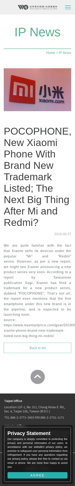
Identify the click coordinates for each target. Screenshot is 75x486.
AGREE (37, 475)
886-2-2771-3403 (22, 417)
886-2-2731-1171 (52, 417)
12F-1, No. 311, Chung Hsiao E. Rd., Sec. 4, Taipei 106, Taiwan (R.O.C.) (34, 409)
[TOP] (37, 377)
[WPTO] (38, 7)
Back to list (38, 348)
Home (50, 53)
